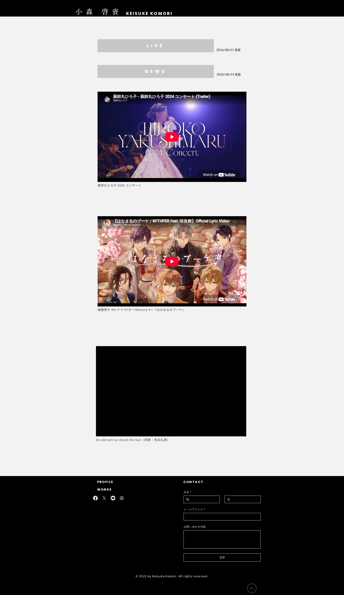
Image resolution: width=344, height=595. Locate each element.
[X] (104, 498)
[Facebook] (95, 498)
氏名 (187, 492)
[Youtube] (113, 498)
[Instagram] (121, 498)
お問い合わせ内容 (195, 526)
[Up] (251, 588)
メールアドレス (194, 509)
